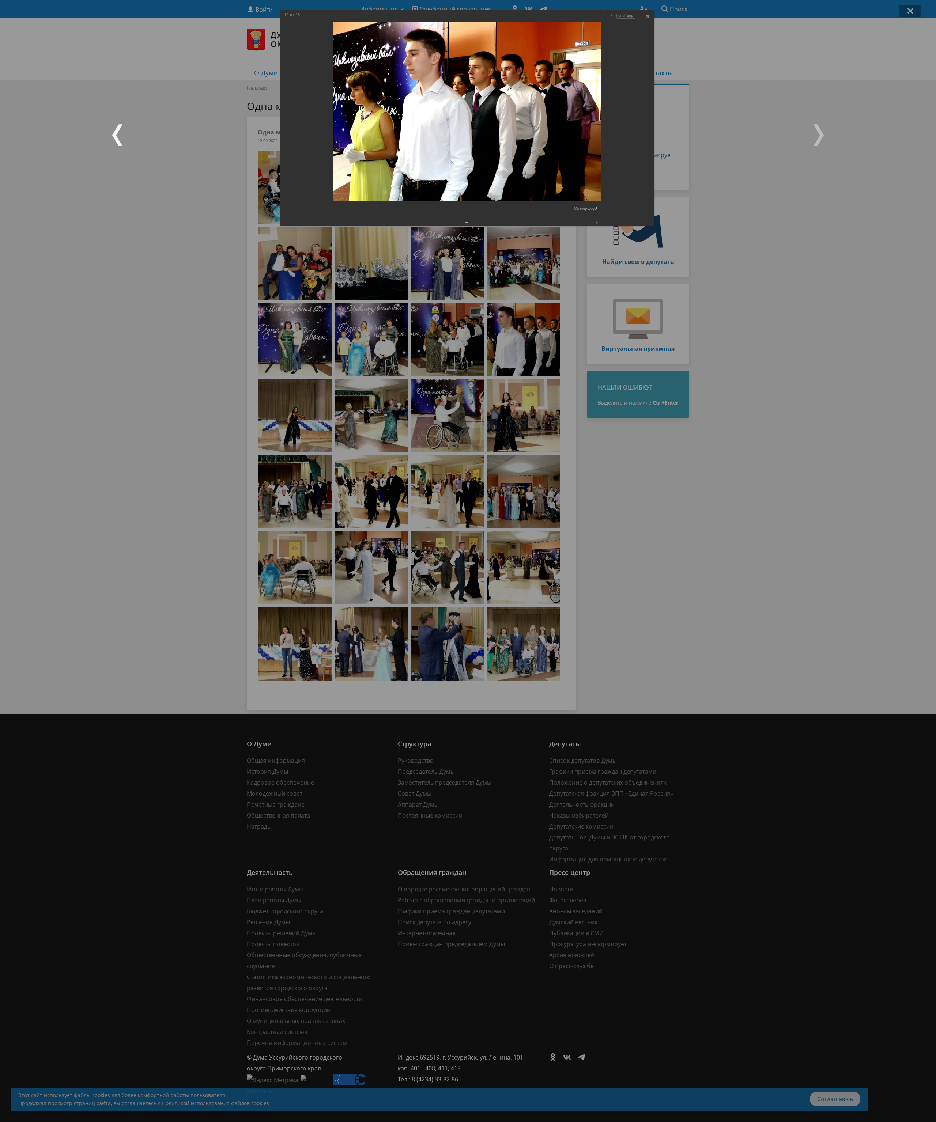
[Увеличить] (640, 16)
